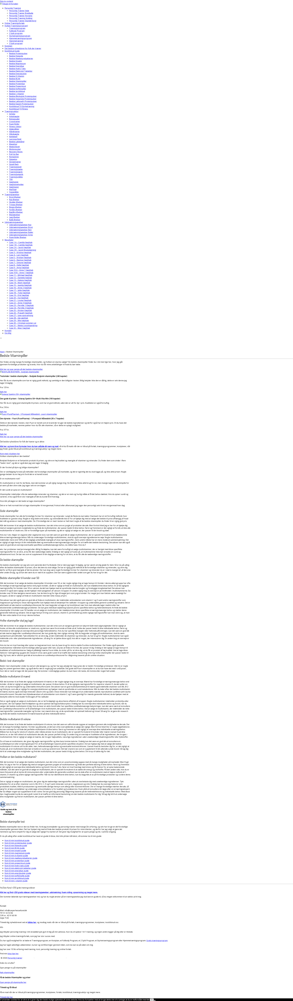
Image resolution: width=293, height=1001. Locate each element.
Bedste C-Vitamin (16, 94)
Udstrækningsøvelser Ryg (20, 225)
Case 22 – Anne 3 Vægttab (20, 303)
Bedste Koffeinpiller (17, 88)
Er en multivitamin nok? (10, 478)
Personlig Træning (13, 8)
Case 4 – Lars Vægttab (18, 255)
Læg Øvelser (14, 217)
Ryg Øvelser (14, 199)
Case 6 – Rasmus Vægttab (20, 260)
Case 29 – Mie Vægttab (19, 320)
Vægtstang (14, 187)
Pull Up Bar (14, 154)
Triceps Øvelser (16, 204)
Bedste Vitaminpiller (17, 81)
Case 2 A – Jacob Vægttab (20, 247)
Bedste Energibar (16, 66)
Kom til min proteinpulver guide (18, 843)
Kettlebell (13, 136)
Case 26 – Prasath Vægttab (20, 313)
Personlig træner (14, 958)
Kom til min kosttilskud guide (17, 840)
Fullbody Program (16, 31)
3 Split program (16, 43)
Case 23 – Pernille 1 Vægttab (21, 305)
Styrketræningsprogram (19, 36)
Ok (152, 1000)
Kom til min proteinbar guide (17, 860)
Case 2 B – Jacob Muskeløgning (22, 250)
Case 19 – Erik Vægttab (19, 295)
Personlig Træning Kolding (20, 18)
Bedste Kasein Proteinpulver (21, 104)
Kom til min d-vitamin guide (16, 855)
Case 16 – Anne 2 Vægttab (20, 287)
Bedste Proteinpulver (18, 53)
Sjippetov (13, 159)
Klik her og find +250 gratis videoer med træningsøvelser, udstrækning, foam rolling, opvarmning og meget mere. (49, 892)
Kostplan (8, 46)
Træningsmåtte (16, 177)
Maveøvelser (14, 214)
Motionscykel (15, 149)
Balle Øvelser (14, 219)
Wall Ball (12, 189)
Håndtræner (14, 131)
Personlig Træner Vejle (19, 10)
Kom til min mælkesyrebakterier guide (21, 858)
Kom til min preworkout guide (17, 863)
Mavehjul (13, 144)
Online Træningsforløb (14, 23)
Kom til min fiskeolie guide (16, 845)
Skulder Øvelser (16, 202)
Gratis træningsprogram (157, 940)
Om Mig (8, 333)
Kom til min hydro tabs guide (17, 865)
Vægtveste (13, 182)
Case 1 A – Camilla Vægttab (20, 242)
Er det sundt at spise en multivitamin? (16, 490)
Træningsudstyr (12, 111)
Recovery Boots (16, 151)
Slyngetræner (15, 162)
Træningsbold (15, 167)
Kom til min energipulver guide (18, 873)
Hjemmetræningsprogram (20, 38)
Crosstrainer (14, 121)
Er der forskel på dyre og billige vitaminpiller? (19, 467)
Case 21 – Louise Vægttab (20, 300)
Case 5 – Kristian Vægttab (20, 257)
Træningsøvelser (12, 194)
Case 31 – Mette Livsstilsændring (23, 325)
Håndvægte (14, 134)
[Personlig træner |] (9, 4)
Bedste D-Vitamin (16, 76)
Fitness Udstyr (15, 126)
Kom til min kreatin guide (15, 850)
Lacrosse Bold (15, 139)
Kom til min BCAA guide (15, 848)
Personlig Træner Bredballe (21, 13)
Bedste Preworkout (17, 86)
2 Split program (16, 33)
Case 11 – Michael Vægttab (20, 275)
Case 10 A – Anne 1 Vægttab (21, 270)
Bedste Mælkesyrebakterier (21, 58)
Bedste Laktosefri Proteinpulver (23, 101)
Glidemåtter (14, 129)
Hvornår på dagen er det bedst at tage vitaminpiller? (22, 501)
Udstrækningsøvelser (14, 222)
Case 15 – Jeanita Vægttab (20, 285)
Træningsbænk (16, 172)
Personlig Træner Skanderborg (22, 20)
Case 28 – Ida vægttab (18, 318)
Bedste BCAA (14, 78)
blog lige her (13, 953)
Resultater (9, 240)
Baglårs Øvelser (16, 212)
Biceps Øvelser (15, 207)
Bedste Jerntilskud (17, 91)
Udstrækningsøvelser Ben (20, 230)
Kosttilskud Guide (12, 51)
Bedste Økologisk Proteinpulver (23, 96)
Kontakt (8, 330)
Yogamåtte (14, 192)
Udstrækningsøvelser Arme (21, 235)
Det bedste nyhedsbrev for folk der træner (23, 48)
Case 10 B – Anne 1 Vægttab (21, 272)
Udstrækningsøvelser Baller (21, 232)
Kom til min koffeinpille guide (17, 875)
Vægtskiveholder (16, 184)
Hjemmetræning (16, 41)
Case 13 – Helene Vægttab (20, 280)
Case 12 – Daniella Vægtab (20, 277)
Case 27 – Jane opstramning (21, 315)
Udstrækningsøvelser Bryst (21, 227)
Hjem (2, 351)
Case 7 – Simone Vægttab (20, 262)
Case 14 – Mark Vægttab (19, 282)
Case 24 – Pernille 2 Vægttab (21, 308)
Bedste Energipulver (18, 73)
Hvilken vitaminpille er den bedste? (15, 456)
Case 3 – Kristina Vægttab (20, 252)
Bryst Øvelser (15, 197)
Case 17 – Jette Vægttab (19, 290)
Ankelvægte (14, 116)
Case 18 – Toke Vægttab (19, 293)
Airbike (12, 114)
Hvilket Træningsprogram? (16, 26)
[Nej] (155, 1000)
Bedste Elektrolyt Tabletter (20, 71)
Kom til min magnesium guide (17, 853)
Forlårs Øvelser (15, 209)
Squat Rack (14, 164)
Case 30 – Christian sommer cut (22, 323)
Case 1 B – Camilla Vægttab (21, 245)
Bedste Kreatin (15, 61)
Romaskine (14, 156)
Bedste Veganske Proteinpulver (22, 99)
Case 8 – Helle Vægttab (19, 265)
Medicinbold (14, 146)
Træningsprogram (17, 28)
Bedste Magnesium (17, 63)
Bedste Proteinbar (17, 83)
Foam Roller (14, 124)
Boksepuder (14, 119)
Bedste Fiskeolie (16, 56)
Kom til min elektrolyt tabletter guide (20, 868)
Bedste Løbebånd (16, 141)
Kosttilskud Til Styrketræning (21, 106)
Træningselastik (16, 174)
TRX (11, 179)
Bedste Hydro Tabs (17, 68)
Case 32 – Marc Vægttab (19, 328)
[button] (65, 456)
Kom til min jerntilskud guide (17, 878)
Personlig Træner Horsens (20, 15)
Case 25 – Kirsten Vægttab (20, 310)
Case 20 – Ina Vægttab (18, 298)
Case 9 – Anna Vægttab (19, 267)
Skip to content (6, 1)
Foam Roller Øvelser (17, 237)
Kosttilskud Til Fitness (18, 109)
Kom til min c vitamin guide (16, 881)
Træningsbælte (16, 169)
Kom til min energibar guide (16, 870)
